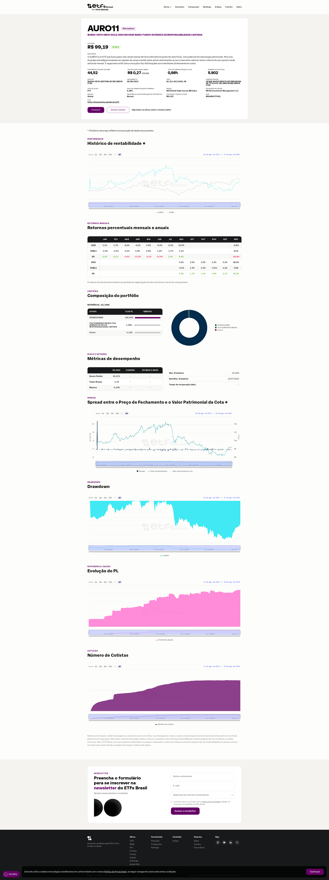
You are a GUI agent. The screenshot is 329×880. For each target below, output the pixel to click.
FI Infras (133, 851)
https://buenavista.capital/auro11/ (103, 102)
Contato (228, 7)
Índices (133, 858)
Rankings (207, 7)
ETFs (132, 841)
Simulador (179, 7)
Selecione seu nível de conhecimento (191, 795)
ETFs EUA (134, 861)
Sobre (239, 7)
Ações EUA (135, 864)
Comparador (193, 7)
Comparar (96, 110)
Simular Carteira (118, 110)
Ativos (166, 7)
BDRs (132, 844)
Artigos (218, 7)
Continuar (315, 871)
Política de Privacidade (211, 802)
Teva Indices (199, 848)
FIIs (131, 848)
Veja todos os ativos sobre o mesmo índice (151, 110)
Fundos (133, 854)
